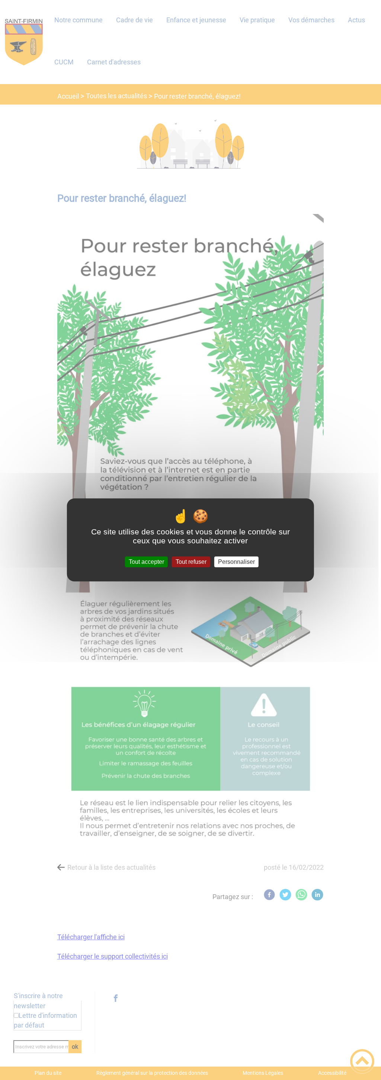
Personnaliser (236, 562)
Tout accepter (146, 562)
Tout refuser (191, 562)
